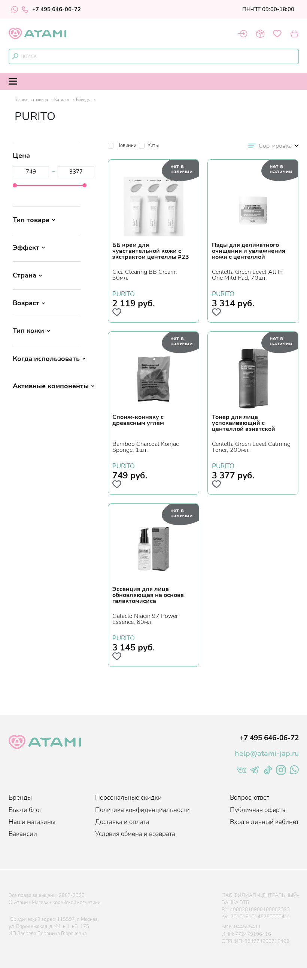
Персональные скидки (128, 797)
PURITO (123, 293)
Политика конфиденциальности (142, 810)
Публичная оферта (258, 810)
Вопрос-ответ (249, 797)
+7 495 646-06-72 (56, 9)
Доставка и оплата (122, 822)
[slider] (15, 185)
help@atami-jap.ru (267, 753)
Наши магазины (32, 822)
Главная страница (31, 99)
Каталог (62, 99)
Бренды (83, 99)
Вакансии (23, 834)
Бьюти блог (25, 810)
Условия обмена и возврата (135, 834)
